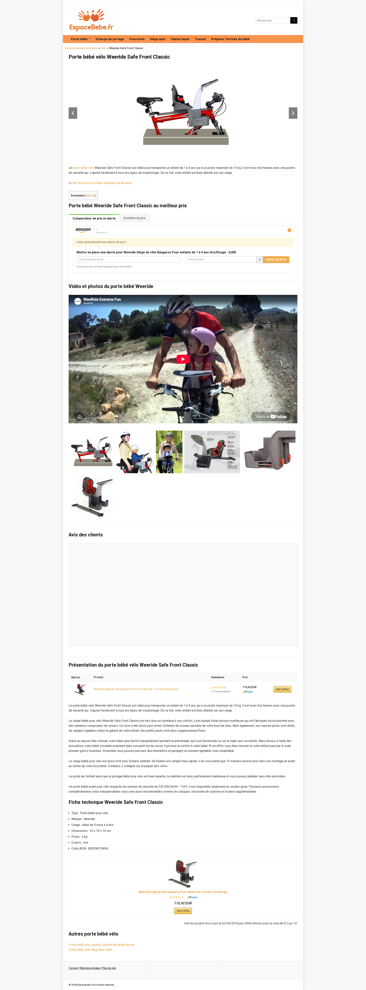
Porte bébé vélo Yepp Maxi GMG (90, 950)
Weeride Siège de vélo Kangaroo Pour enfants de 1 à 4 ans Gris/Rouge (136, 689)
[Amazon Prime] (247, 691)
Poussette (137, 39)
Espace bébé (73, 48)
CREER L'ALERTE (276, 259)
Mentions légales (90, 968)
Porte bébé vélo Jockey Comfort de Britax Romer (101, 945)
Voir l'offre (282, 689)
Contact (73, 968)
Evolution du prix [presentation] (134, 218)
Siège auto (157, 39)
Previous (73, 113)
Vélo (103, 48)
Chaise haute (180, 39)
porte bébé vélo (83, 168)
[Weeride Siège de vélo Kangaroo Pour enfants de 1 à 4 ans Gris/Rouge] (80, 689)
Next (293, 113)
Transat (200, 39)
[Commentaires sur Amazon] (218, 687)
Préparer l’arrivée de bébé (230, 39)
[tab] (94, 218)
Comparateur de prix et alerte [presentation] (94, 218)
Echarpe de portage (110, 39)
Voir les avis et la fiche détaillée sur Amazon (102, 183)
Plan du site (109, 968)
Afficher (90, 195)
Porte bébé (79, 39)
